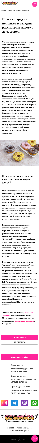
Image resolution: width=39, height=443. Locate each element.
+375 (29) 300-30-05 (19, 371)
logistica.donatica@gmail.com (23, 379)
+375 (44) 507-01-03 (19, 382)
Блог (9, 10)
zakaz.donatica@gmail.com (22, 369)
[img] (9, 3)
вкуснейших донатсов (24, 321)
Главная (3, 10)
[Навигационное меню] (35, 4)
